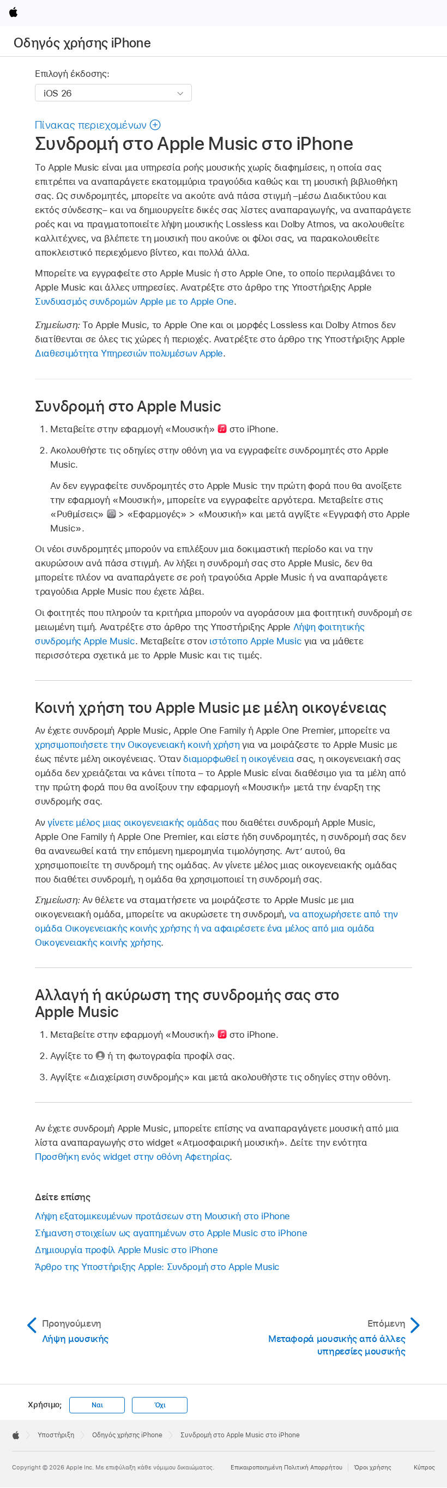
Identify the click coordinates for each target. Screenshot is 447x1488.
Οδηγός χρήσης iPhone (82, 43)
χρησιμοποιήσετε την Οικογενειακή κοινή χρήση (137, 744)
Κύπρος (424, 1467)
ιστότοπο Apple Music (255, 641)
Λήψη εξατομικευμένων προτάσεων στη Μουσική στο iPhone (162, 1216)
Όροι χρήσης (372, 1467)
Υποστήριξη (56, 1435)
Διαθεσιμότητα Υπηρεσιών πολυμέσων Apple (129, 353)
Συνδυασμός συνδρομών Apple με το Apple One (134, 301)
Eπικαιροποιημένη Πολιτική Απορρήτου (286, 1467)
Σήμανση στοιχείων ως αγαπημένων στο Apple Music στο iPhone (171, 1232)
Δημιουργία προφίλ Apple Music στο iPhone (126, 1249)
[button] (98, 124)
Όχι (160, 1405)
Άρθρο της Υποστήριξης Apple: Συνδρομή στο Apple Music (157, 1266)
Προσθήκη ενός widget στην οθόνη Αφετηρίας (132, 1156)
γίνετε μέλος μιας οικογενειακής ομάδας (133, 822)
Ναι (97, 1405)
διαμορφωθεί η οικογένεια (238, 758)
